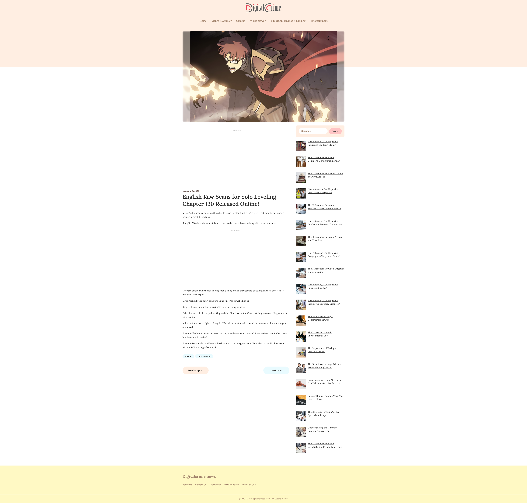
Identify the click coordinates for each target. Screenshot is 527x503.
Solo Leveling (204, 356)
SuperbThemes (281, 499)
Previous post (195, 370)
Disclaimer (215, 484)
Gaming (240, 20)
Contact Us (200, 484)
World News (257, 20)
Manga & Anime (220, 20)
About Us (187, 484)
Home (203, 20)
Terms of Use (249, 484)
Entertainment (318, 20)
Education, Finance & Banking (288, 20)
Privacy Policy (231, 484)
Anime (188, 356)
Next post (276, 370)
